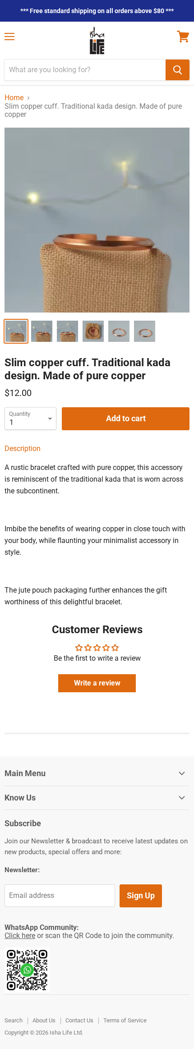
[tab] (97, 449)
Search (14, 1020)
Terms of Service (125, 1020)
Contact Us (79, 1020)
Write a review (97, 683)
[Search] (177, 70)
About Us (43, 1020)
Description (23, 448)
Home (14, 98)
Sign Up (141, 895)
